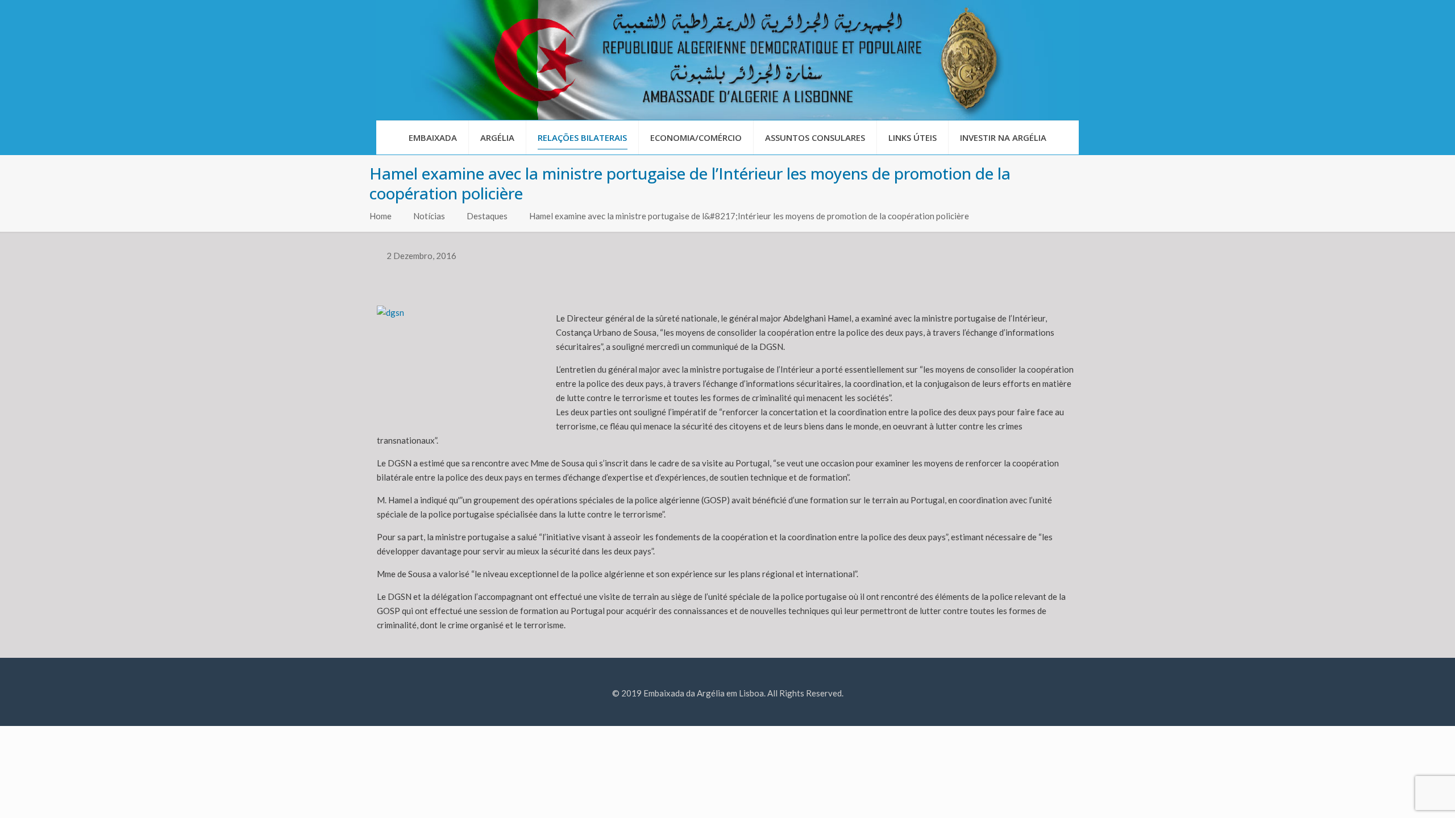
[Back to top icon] (1400, 795)
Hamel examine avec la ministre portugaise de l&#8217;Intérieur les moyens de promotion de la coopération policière (749, 216)
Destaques (487, 216)
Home (380, 216)
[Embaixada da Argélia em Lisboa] (727, 60)
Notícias (429, 216)
